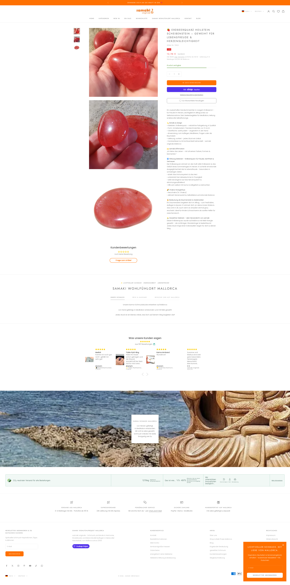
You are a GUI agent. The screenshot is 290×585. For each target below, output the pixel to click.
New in (117, 18)
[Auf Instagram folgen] (18, 566)
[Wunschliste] (278, 11)
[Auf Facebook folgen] (6, 566)
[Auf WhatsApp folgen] (42, 566)
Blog (198, 18)
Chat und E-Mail (155, 511)
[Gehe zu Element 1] (77, 31)
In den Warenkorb (191, 83)
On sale (127, 18)
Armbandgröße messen (160, 546)
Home (91, 18)
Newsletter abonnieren (265, 575)
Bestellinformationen (158, 539)
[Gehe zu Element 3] (77, 47)
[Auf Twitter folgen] (12, 566)
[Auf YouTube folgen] (30, 566)
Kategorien (104, 18)
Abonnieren (14, 554)
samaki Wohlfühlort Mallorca (166, 18)
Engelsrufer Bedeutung (219, 546)
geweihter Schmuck (218, 550)
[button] (143, 374)
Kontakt (188, 18)
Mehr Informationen (277, 480)
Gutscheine (155, 550)
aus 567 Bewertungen (143, 344)
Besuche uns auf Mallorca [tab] (167, 297)
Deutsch (258, 11)
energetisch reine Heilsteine (161, 554)
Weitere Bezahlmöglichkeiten (191, 95)
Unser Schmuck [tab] (118, 297)
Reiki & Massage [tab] (140, 297)
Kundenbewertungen (218, 554)
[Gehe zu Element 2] (77, 39)
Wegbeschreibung (217, 558)
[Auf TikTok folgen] (36, 566)
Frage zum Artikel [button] (123, 260)
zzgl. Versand (179, 57)
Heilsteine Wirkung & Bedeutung (163, 558)
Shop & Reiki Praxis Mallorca (221, 539)
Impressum (271, 535)
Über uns (213, 535)
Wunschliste (141, 18)
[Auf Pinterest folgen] (24, 566)
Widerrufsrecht (272, 539)
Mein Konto (154, 543)
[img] (145, 341)
